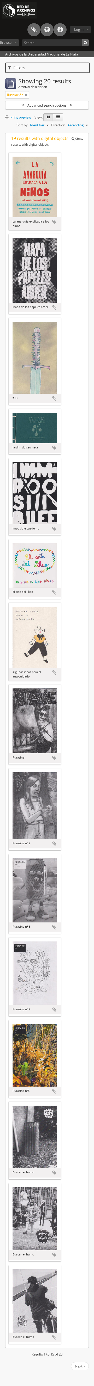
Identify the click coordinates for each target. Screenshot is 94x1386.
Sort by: (22, 125)
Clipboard (33, 29)
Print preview (20, 117)
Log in (79, 29)
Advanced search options (47, 105)
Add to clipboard (54, 222)
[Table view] (58, 117)
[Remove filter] (26, 94)
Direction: (58, 125)
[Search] (85, 42)
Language (47, 29)
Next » (80, 1366)
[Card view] (48, 117)
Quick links (60, 29)
